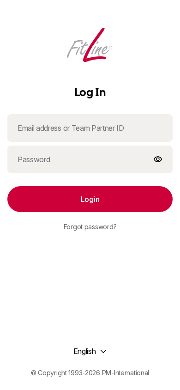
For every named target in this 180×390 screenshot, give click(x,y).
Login (90, 199)
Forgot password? (90, 227)
